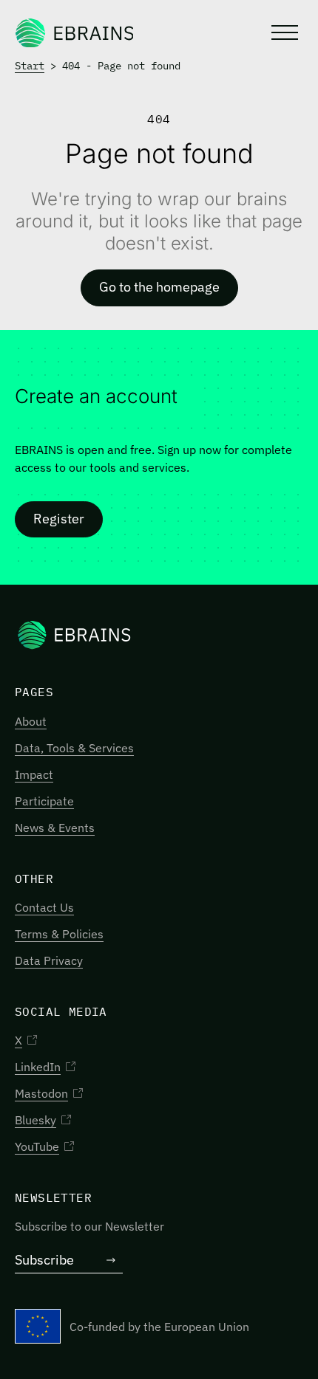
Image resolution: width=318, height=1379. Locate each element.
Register (58, 518)
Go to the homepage (159, 286)
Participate (44, 801)
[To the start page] (74, 32)
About (31, 721)
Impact (34, 774)
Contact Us (44, 907)
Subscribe (44, 1259)
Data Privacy (49, 960)
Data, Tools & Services (74, 747)
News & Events (55, 827)
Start (29, 65)
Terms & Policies (59, 933)
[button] (283, 32)
